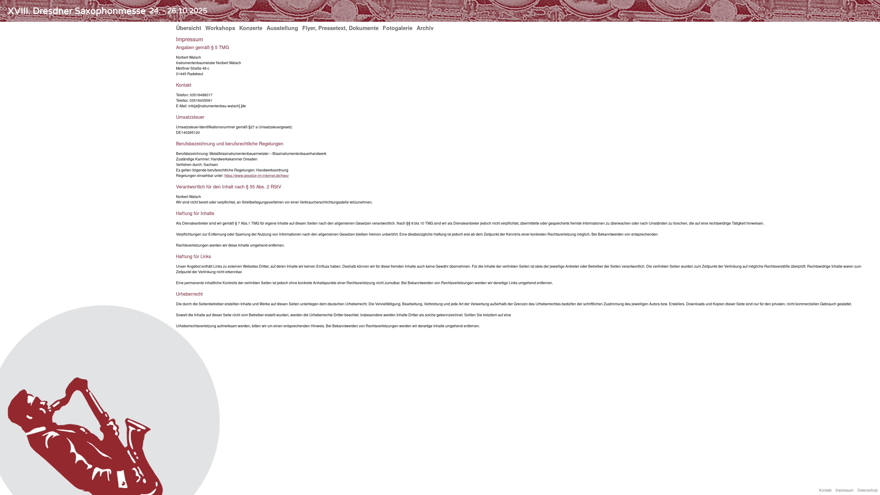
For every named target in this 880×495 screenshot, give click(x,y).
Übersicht (188, 28)
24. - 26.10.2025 (178, 11)
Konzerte (250, 28)
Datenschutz (868, 490)
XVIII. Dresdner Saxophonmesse (77, 11)
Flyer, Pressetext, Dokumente (340, 28)
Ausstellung (282, 28)
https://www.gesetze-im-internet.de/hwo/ (256, 175)
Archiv (425, 28)
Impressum (844, 490)
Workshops (220, 28)
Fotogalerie (397, 28)
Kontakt (825, 490)
